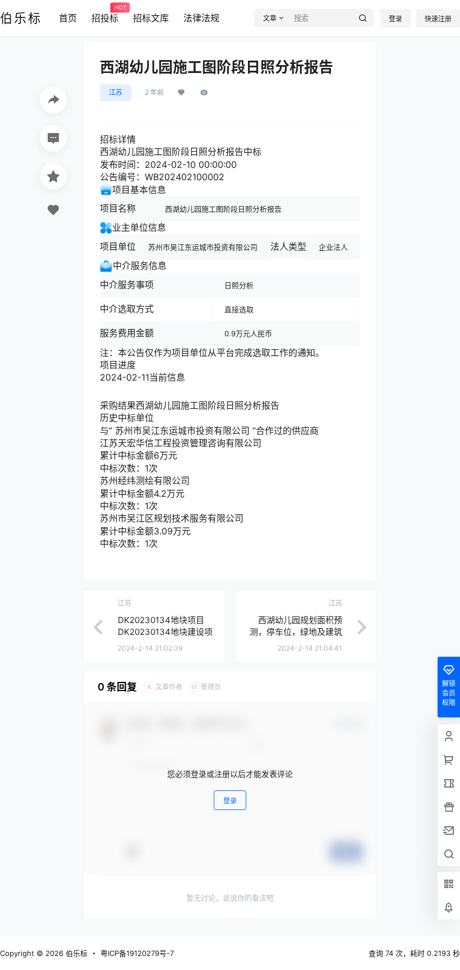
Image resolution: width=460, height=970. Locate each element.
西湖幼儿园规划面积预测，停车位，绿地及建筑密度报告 (296, 632)
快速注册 (438, 19)
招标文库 (151, 18)
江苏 (115, 92)
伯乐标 (75, 953)
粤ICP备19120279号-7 (137, 953)
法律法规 (201, 18)
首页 (68, 18)
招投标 (104, 14)
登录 (395, 19)
